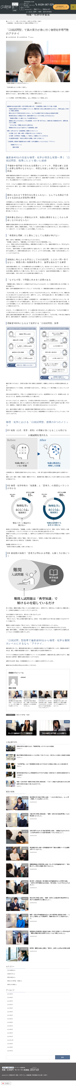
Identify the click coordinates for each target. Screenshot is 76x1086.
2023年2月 (10, 1033)
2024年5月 (10, 1019)
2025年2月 (10, 1015)
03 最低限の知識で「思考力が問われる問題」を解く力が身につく (26, 138)
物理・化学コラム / (21, 1075)
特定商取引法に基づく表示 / (39, 1075)
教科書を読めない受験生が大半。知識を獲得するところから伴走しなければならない (32, 115)
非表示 (39, 103)
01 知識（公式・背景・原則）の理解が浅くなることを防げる (25, 133)
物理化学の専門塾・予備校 (23, 715)
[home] (6, 7)
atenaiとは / (5, 1075)
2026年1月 (10, 1004)
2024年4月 (10, 1022)
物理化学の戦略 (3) (11, 984)
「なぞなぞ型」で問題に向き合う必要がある (21, 125)
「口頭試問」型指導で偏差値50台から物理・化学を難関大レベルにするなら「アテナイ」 (31, 141)
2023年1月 (10, 1036)
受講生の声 (46, 9)
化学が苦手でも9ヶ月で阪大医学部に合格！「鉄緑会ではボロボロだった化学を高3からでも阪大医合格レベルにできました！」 (45, 704)
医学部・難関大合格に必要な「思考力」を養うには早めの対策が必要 (50, 948)
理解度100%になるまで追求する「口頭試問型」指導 (23, 127)
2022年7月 (10, 1050)
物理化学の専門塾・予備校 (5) (14, 981)
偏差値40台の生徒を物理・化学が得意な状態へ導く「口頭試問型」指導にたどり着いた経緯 (32, 106)
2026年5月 (10, 994)
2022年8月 (10, 1047)
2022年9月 (10, 1043)
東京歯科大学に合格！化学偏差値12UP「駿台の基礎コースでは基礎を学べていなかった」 (60, 703)
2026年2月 (10, 1001)
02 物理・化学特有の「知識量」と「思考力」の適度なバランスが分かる (28, 136)
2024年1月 (10, 1026)
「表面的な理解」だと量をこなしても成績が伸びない (23, 118)
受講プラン (37, 9)
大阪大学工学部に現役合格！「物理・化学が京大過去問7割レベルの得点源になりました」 (30, 703)
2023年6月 (10, 1029)
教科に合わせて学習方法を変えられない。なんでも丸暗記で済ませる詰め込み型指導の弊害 (33, 113)
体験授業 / (29, 1075)
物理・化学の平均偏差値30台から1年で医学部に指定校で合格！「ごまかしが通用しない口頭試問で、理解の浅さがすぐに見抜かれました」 (50, 916)
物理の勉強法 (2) (11, 977)
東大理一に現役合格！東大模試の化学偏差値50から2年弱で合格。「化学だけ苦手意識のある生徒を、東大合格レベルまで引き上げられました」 (50, 882)
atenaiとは (28, 9)
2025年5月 (10, 1011)
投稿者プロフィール (16, 144)
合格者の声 (19, 697)
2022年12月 (10, 1040)
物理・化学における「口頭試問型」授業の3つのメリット (22, 131)
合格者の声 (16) (11, 974)
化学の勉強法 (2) (11, 970)
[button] (73, 7)
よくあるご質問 (31, 11)
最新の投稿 (16, 147)
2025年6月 (10, 1008)
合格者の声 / (12, 1075)
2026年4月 (10, 997)
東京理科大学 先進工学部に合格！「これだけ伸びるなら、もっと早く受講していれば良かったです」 (15, 703)
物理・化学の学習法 (45, 11)
